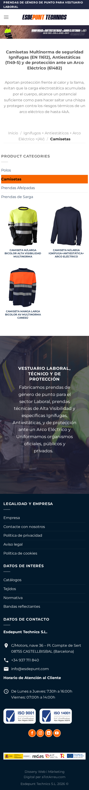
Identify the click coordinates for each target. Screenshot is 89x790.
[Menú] (6, 17)
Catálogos (12, 580)
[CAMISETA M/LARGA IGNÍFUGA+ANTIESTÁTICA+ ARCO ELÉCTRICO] (66, 226)
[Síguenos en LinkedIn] (48, 733)
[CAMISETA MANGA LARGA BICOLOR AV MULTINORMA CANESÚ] (22, 287)
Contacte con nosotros (24, 527)
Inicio (13, 133)
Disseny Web (35, 772)
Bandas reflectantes (21, 606)
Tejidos (9, 589)
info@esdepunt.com (30, 669)
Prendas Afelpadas (18, 188)
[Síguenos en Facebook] (32, 733)
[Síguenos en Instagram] (40, 733)
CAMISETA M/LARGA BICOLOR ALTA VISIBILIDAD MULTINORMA (23, 253)
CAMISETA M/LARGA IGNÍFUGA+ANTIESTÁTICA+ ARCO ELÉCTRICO (66, 253)
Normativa (13, 598)
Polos (6, 170)
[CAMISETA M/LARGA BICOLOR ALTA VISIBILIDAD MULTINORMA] (22, 226)
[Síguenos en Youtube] (57, 733)
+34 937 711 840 (25, 660)
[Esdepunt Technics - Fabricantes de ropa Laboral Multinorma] (44, 17)
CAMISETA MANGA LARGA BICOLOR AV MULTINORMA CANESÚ (23, 315)
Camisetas (11, 179)
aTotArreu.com (53, 777)
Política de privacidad (22, 535)
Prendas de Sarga (17, 197)
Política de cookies (20, 553)
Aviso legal (13, 544)
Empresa (11, 518)
